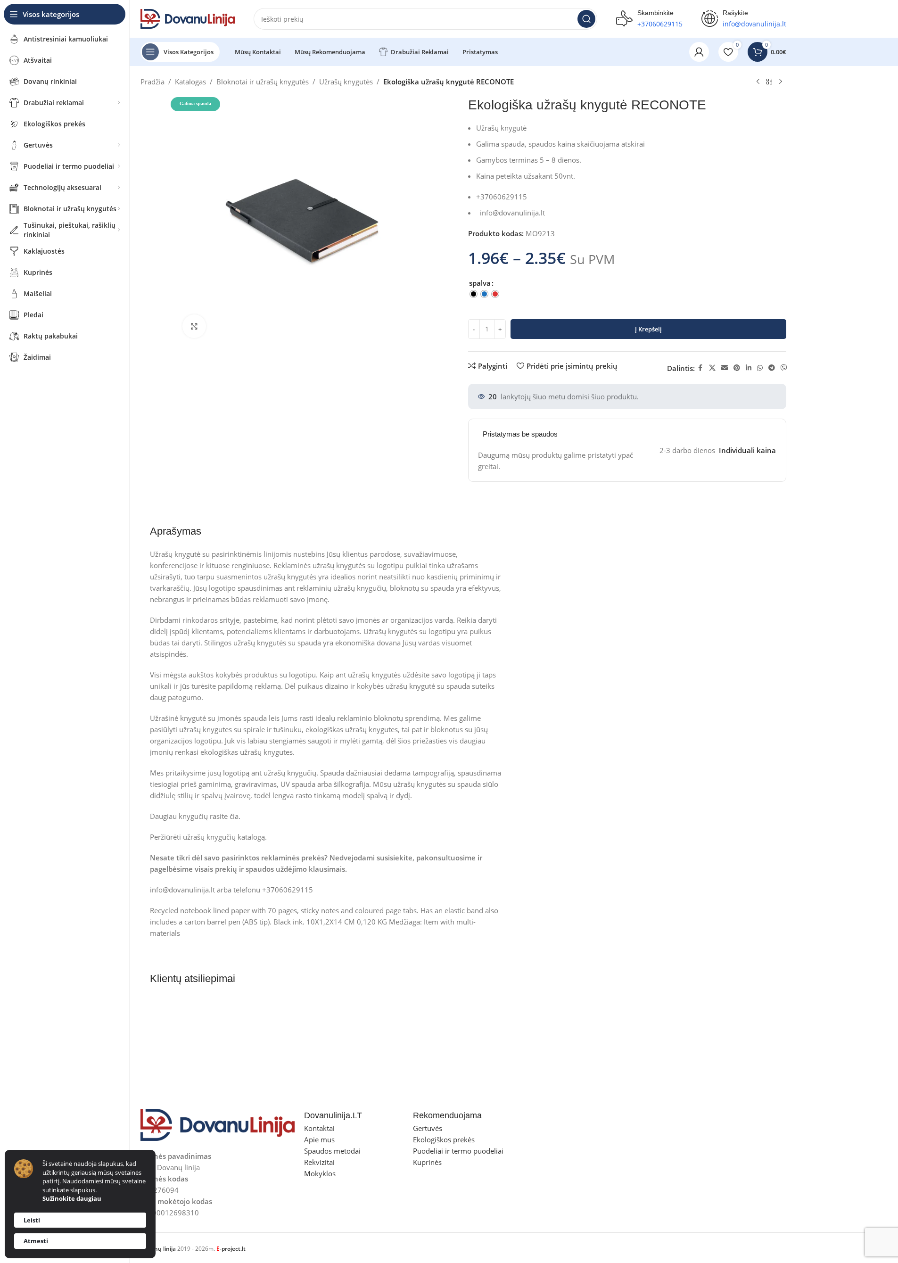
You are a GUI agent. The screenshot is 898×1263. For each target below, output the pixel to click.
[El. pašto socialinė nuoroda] (724, 368)
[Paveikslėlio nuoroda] (217, 1124)
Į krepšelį (648, 329)
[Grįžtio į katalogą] (769, 82)
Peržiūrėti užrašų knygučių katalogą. (208, 837)
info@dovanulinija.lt (512, 212)
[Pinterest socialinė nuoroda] (737, 368)
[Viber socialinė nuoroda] (784, 368)
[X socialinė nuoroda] (712, 368)
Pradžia (152, 81)
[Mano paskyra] (699, 51)
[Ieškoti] (586, 19)
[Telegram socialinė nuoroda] (772, 368)
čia (234, 816)
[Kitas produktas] (780, 82)
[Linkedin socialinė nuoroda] (748, 368)
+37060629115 (660, 23)
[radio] (473, 293)
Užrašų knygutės (346, 81)
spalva (480, 283)
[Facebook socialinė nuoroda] (700, 368)
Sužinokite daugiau (71, 1198)
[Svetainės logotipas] (187, 18)
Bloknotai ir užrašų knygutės (262, 81)
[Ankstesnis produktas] (758, 82)
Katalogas (190, 81)
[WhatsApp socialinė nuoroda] (760, 368)
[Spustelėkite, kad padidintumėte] (194, 326)
